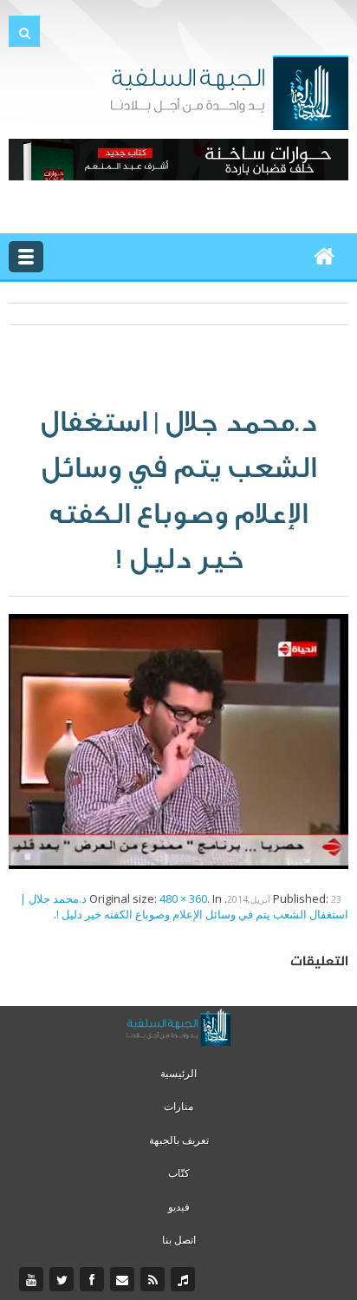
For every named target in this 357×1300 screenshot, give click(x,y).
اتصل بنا (179, 1239)
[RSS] (155, 1280)
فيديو (179, 1206)
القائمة (26, 256)
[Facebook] (94, 1280)
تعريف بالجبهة (179, 1140)
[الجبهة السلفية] (229, 91)
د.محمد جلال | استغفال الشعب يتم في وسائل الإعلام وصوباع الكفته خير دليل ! (184, 906)
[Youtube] (33, 1280)
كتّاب (179, 1173)
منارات (178, 1106)
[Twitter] (64, 1280)
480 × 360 (183, 898)
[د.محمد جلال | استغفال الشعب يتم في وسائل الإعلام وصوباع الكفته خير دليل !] (178, 740)
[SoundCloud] (185, 1280)
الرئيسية (178, 1073)
